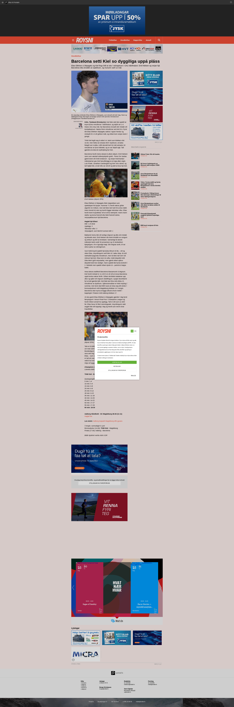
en (135, 331)
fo (132, 331)
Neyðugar (117, 366)
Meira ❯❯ (133, 375)
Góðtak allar (117, 362)
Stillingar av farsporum (117, 370)
